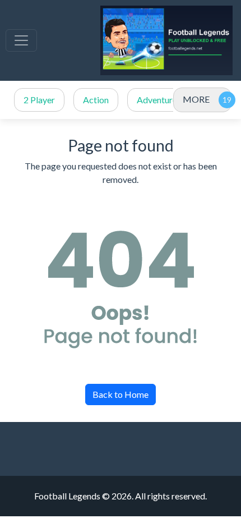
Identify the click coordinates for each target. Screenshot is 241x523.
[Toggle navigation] (21, 40)
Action (96, 99)
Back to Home (120, 394)
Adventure (157, 99)
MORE (196, 99)
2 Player (39, 99)
